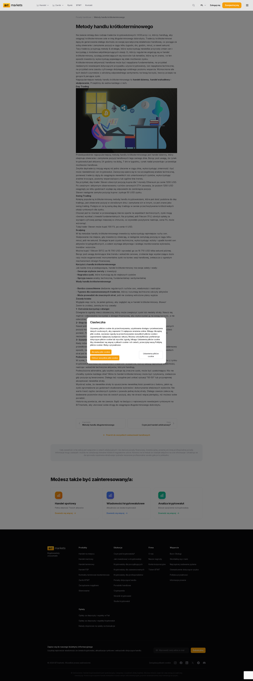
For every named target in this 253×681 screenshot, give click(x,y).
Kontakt (88, 5)
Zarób (58, 5)
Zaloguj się (215, 5)
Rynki (69, 5)
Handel (43, 5)
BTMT (79, 5)
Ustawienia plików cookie (151, 354)
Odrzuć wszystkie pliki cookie (105, 358)
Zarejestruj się (232, 5)
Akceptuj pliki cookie (101, 352)
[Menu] (247, 5)
